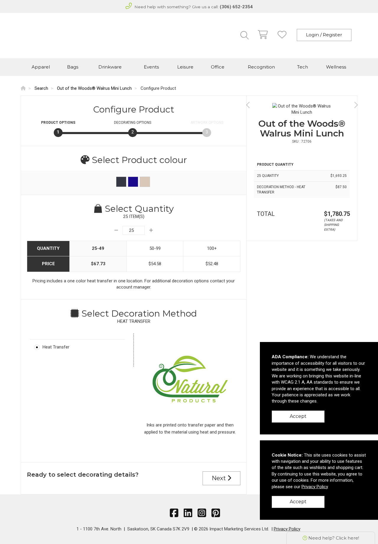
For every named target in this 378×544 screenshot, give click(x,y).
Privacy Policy (287, 529)
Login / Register (324, 35)
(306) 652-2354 (236, 6)
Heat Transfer (56, 347)
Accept (298, 416)
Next (219, 478)
